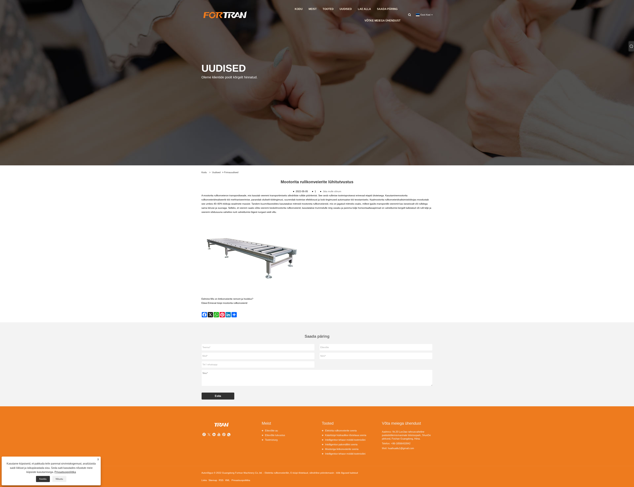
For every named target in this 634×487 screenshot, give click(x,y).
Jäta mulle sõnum (332, 191)
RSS (221, 480)
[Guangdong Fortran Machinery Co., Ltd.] (224, 14)
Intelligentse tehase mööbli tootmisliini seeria (345, 440)
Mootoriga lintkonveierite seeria (341, 449)
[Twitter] (209, 434)
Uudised (216, 172)
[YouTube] (219, 434)
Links (204, 480)
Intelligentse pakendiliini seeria (341, 444)
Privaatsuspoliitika (240, 480)
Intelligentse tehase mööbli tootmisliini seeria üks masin (345, 454)
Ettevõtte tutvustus (275, 435)
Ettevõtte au (271, 430)
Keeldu (43, 479)
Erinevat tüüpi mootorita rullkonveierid (227, 303)
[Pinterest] (224, 434)
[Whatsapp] (228, 434)
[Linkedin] (214, 434)
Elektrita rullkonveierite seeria (341, 430)
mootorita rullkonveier (214, 195)
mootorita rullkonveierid (386, 199)
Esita (218, 396)
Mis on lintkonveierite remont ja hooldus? (232, 298)
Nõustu (59, 479)
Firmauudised (231, 172)
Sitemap (213, 480)
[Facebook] (204, 434)
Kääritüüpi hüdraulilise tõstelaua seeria (345, 435)
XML (227, 480)
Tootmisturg (271, 439)
